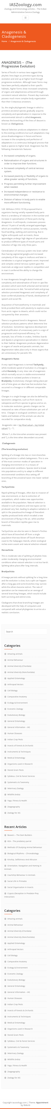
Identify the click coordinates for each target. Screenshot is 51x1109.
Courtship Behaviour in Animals (21, 875)
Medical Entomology (16, 758)
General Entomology (16, 721)
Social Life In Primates (17, 881)
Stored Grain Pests (15, 770)
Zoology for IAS (13, 813)
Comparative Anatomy (17, 696)
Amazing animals (14, 654)
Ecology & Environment (17, 703)
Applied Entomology (16, 678)
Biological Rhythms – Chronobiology (23, 853)
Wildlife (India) (13, 794)
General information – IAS (18, 727)
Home (4, 41)
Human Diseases (14, 733)
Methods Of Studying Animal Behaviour (24, 847)
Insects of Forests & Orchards (20, 745)
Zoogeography (13, 806)
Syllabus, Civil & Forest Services (21, 776)
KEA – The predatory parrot (19, 841)
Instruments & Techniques (19, 751)
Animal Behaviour (15, 660)
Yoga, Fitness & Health (17, 800)
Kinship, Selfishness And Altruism (22, 859)
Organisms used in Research (20, 764)
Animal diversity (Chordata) (19, 666)
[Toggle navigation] (25, 17)
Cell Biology (12, 690)
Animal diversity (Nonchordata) (21, 672)
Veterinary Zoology (15, 788)
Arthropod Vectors (15, 684)
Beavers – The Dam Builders (19, 835)
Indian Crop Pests (15, 739)
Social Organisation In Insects (20, 887)
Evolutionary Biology (16, 715)
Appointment (42, 1102)
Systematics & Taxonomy (18, 782)
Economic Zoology (15, 709)
